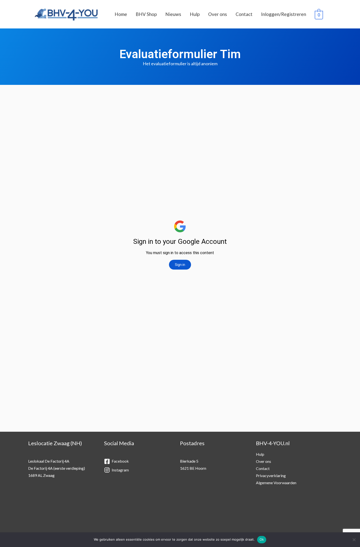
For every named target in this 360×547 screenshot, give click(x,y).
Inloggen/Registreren (283, 14)
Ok (262, 539)
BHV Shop (146, 14)
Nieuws (173, 14)
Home (121, 14)
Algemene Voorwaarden (276, 482)
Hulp (195, 14)
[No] (353, 539)
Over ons (217, 14)
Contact (244, 14)
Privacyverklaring (271, 475)
